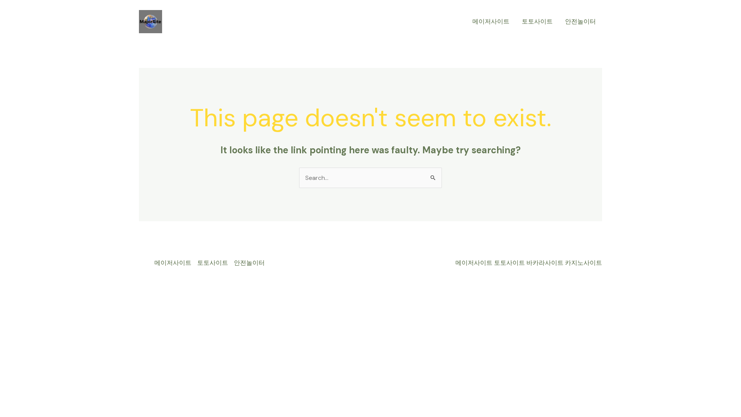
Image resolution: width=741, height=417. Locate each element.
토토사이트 (537, 21)
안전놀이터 (580, 21)
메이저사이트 (490, 21)
